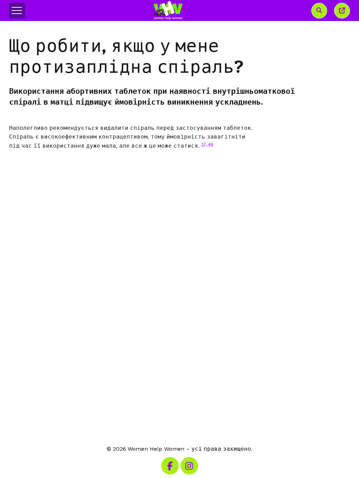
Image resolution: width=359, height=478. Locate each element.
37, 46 (207, 144)
